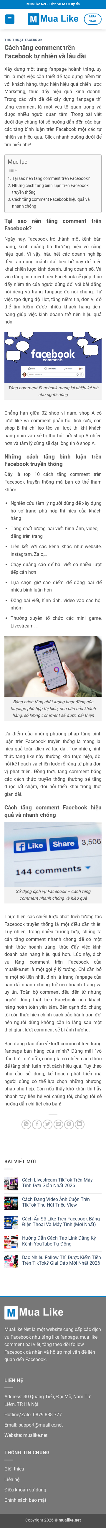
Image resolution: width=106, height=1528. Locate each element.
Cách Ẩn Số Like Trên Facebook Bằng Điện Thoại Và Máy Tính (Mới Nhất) (61, 1221)
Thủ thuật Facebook (23, 40)
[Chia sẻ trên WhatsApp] (26, 1124)
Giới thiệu (14, 1469)
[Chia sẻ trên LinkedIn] (80, 1124)
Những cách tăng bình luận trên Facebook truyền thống (50, 189)
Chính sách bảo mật (25, 1500)
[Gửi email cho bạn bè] (58, 1124)
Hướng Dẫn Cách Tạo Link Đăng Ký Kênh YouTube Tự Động (59, 1240)
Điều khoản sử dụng (25, 1490)
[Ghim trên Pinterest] (69, 1124)
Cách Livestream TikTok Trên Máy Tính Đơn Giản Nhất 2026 (57, 1182)
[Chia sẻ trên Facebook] (37, 1124)
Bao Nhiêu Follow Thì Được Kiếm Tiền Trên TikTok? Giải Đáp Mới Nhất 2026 (61, 1260)
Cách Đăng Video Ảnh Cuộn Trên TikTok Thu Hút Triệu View (56, 1202)
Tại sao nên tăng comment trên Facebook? (51, 178)
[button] (9, 19)
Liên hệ (11, 1479)
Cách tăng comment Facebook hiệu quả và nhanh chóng (51, 203)
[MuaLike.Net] (53, 19)
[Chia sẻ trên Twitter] (47, 1124)
